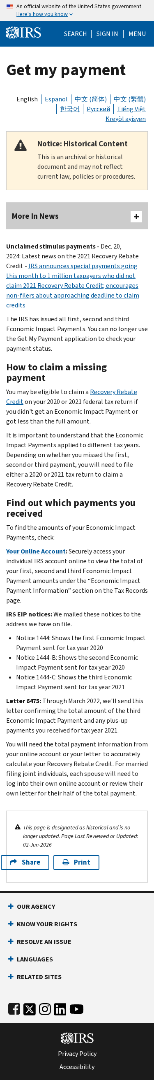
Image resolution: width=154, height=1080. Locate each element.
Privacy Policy (77, 1054)
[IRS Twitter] (29, 1007)
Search (75, 34)
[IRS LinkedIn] (60, 1007)
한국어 (70, 109)
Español (56, 99)
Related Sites (39, 976)
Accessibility (77, 1067)
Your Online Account (36, 551)
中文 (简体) (91, 99)
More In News (35, 216)
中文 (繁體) (130, 99)
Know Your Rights (47, 924)
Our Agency (36, 906)
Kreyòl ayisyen (126, 118)
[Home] (23, 31)
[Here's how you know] (77, 10)
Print (82, 862)
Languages (35, 959)
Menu (137, 34)
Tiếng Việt (131, 109)
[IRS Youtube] (76, 1007)
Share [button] (31, 862)
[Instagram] (45, 1007)
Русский (98, 109)
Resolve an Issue (44, 941)
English (27, 99)
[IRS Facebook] (14, 1007)
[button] (107, 34)
